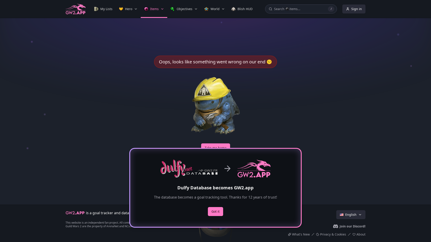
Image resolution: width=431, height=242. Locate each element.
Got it (215, 211)
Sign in (356, 9)
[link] (103, 9)
